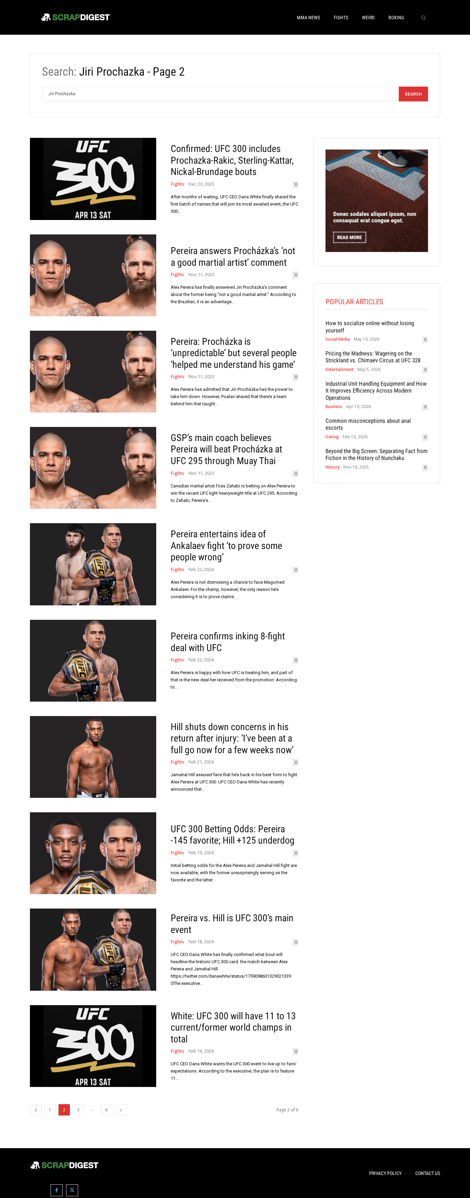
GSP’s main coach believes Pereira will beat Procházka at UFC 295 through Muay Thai (226, 449)
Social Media (337, 339)
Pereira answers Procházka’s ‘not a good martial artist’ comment (233, 256)
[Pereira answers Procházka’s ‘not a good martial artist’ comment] (93, 275)
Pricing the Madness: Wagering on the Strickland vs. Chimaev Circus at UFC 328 (372, 357)
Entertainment (339, 369)
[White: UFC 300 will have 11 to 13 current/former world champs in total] (93, 1046)
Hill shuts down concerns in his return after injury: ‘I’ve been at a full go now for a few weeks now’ (232, 738)
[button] (423, 17)
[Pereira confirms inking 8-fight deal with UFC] (93, 661)
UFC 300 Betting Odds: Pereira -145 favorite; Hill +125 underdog (233, 834)
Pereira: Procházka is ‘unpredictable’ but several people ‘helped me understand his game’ (234, 353)
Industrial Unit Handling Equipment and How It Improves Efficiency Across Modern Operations (376, 390)
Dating (332, 437)
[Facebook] (57, 1190)
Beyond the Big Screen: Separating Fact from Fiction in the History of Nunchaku (376, 454)
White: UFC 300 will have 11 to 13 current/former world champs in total (233, 1027)
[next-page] (121, 1109)
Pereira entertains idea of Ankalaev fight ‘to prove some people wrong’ (226, 545)
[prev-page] (36, 1109)
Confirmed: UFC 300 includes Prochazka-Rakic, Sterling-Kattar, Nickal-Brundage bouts (232, 160)
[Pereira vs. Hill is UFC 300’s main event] (93, 949)
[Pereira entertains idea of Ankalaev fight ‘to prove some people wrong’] (93, 564)
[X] (72, 1190)
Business (333, 407)
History (332, 467)
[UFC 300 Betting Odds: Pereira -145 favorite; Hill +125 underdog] (93, 853)
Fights (177, 184)
